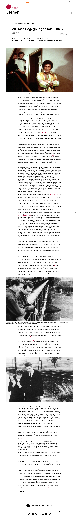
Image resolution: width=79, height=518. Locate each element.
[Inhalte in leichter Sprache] (65, 2)
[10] (21, 438)
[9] (34, 340)
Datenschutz (20, 511)
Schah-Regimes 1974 (53, 194)
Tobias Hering (16, 32)
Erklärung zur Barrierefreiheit (62, 511)
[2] (53, 133)
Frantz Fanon (44, 132)
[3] (53, 155)
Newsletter (31, 511)
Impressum (13, 511)
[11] (34, 456)
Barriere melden (51, 511)
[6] (54, 265)
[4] (20, 180)
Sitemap (26, 511)
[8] (30, 336)
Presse (44, 511)
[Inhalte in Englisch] (72, 2)
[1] (45, 111)
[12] (48, 487)
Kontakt (40, 511)
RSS (36, 511)
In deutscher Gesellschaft (24, 23)
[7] (30, 274)
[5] (29, 223)
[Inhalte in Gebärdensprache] (69, 2)
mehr (60, 1)
